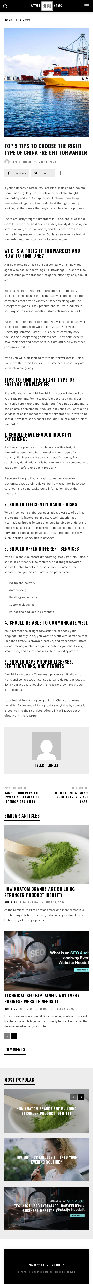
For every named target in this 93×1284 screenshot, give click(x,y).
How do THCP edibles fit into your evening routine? (47, 1159)
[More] (60, 173)
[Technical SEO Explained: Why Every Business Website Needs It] (46, 961)
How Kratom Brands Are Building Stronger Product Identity (39, 892)
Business (23, 20)
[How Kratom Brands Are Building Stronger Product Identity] (46, 854)
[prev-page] (7, 1036)
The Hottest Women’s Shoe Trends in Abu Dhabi (71, 797)
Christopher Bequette (36, 1008)
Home (8, 20)
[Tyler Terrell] (8, 161)
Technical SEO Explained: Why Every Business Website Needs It (42, 998)
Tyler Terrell (22, 161)
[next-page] (14, 1036)
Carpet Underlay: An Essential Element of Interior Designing (22, 797)
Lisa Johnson (29, 902)
